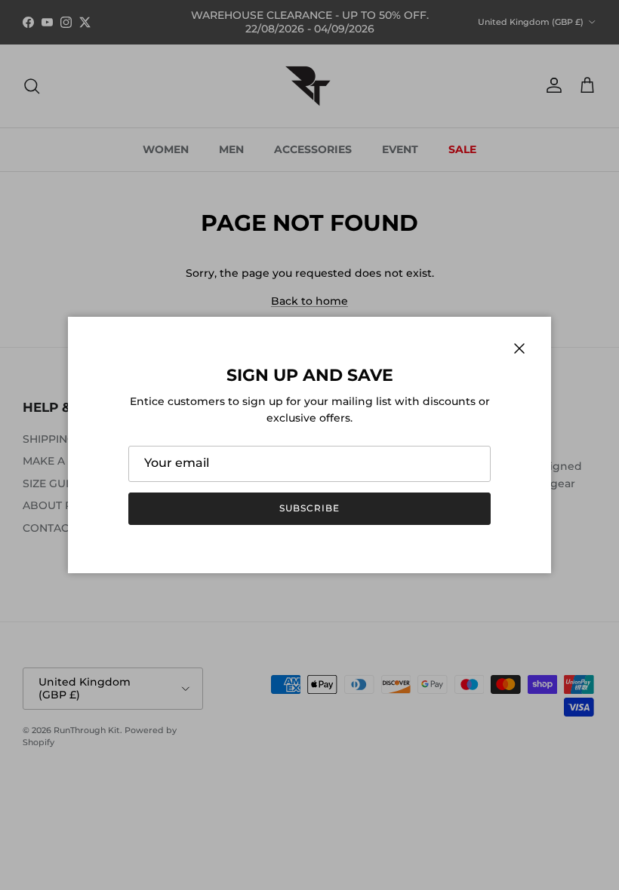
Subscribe (309, 508)
